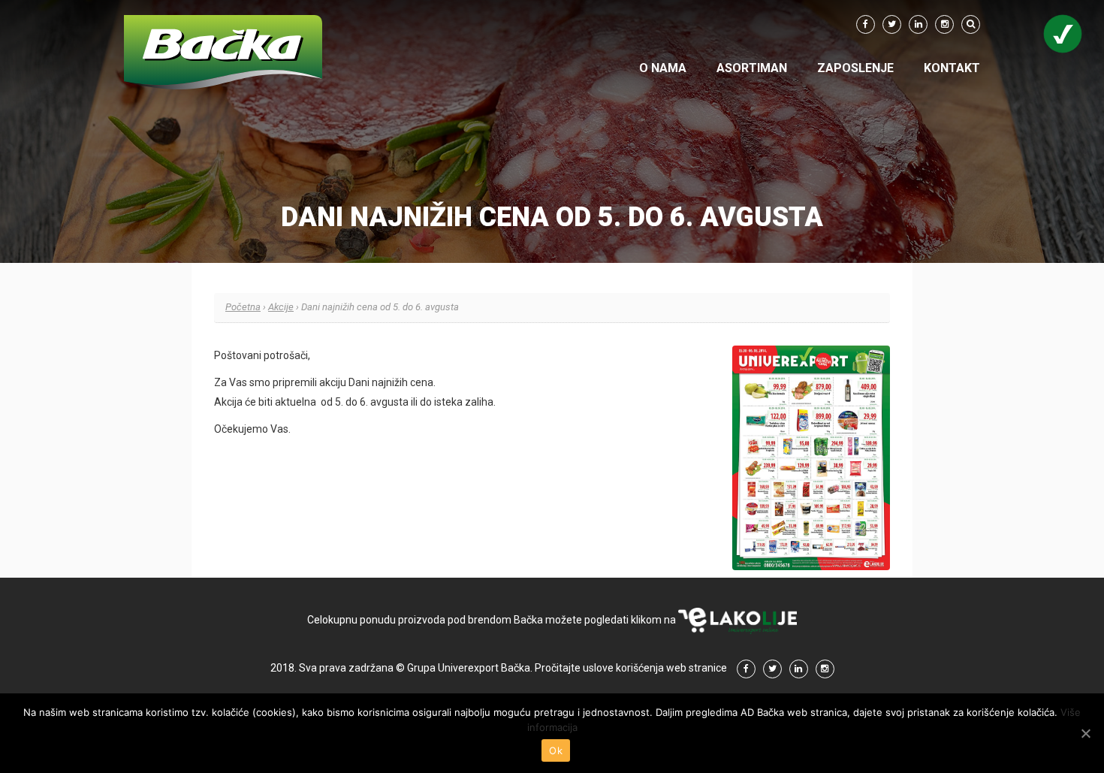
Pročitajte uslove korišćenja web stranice (631, 668)
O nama (662, 68)
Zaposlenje (855, 68)
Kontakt (952, 68)
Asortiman (751, 68)
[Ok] (1085, 733)
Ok (556, 750)
